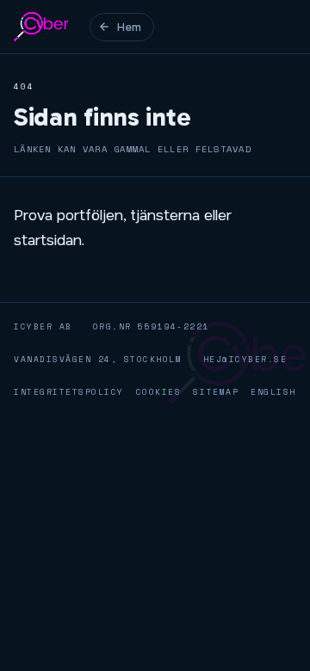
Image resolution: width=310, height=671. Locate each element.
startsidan (48, 240)
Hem (129, 27)
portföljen (90, 215)
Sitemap (216, 391)
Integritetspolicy (69, 391)
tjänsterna (165, 215)
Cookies (159, 391)
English (273, 391)
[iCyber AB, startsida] (41, 26)
